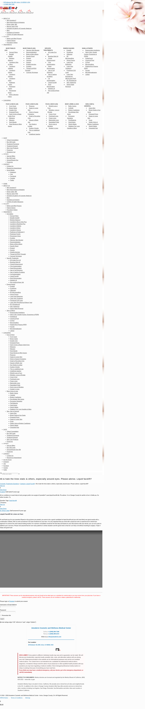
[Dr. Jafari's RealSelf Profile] (58, 649)
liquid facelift (13, 500)
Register (11, 601)
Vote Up (2, 486)
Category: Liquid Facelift (27, 484)
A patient (2, 492)
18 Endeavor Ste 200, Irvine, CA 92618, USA (16, 2)
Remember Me (6, 615)
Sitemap (27, 698)
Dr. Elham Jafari (4, 510)
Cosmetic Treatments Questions (9, 484)
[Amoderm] (17, 13)
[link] (18, 474)
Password (3, 610)
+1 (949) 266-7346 (8, 4)
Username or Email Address (8, 604)
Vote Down (3, 490)
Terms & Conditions (16, 698)
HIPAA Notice (4, 698)
